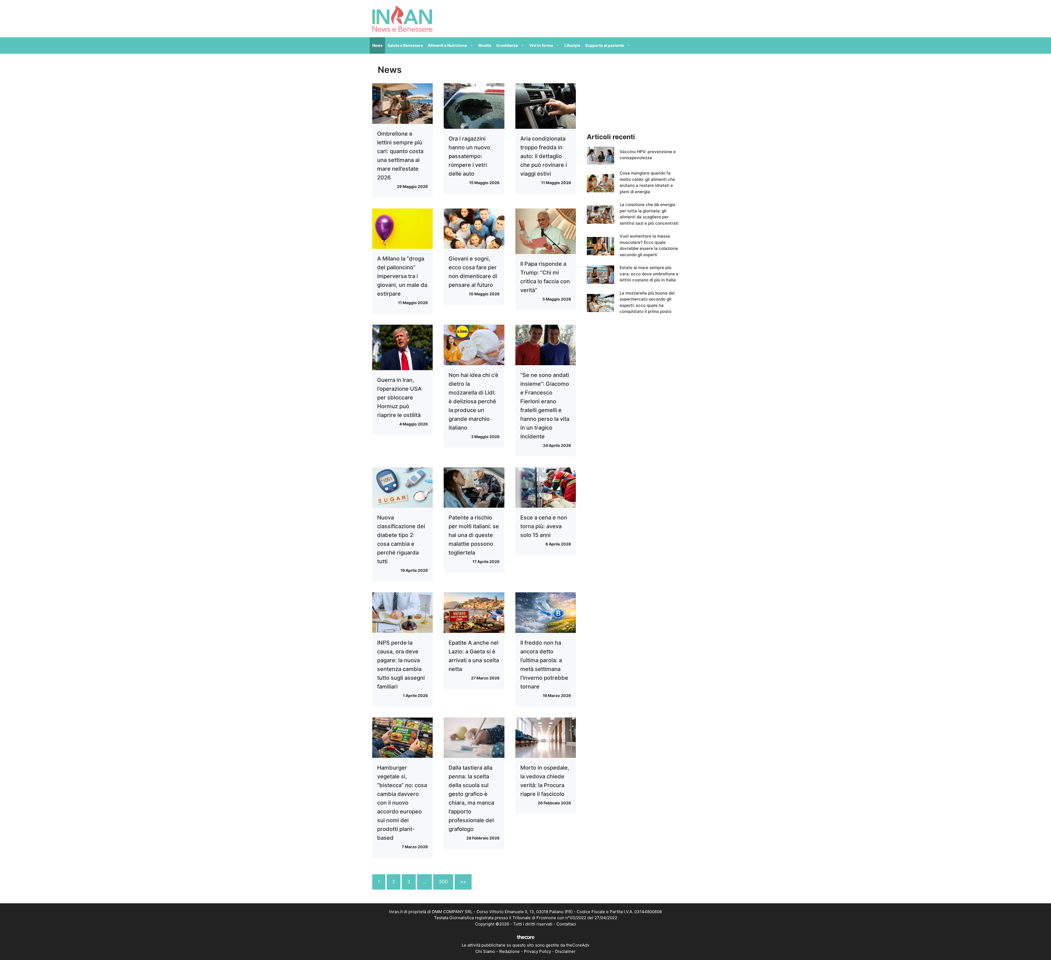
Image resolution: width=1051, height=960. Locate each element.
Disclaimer (565, 951)
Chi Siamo (485, 951)
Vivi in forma (541, 45)
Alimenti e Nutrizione (447, 45)
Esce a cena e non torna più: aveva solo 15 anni (543, 526)
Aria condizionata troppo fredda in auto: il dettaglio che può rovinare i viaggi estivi (543, 156)
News (377, 45)
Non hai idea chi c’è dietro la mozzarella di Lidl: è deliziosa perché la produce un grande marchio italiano (473, 401)
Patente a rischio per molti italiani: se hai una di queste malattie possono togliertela (474, 535)
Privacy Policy (537, 951)
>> (463, 881)
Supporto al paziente (604, 45)
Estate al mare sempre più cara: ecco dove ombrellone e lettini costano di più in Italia (649, 273)
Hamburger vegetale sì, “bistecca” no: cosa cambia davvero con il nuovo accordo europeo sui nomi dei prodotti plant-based (402, 802)
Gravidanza (507, 45)
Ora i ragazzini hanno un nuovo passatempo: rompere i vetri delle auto (469, 156)
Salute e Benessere (405, 45)
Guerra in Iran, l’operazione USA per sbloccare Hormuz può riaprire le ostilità (399, 397)
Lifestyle (572, 45)
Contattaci (566, 924)
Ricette (484, 45)
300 (443, 881)
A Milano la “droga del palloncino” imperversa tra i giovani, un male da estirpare (402, 276)
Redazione (509, 951)
